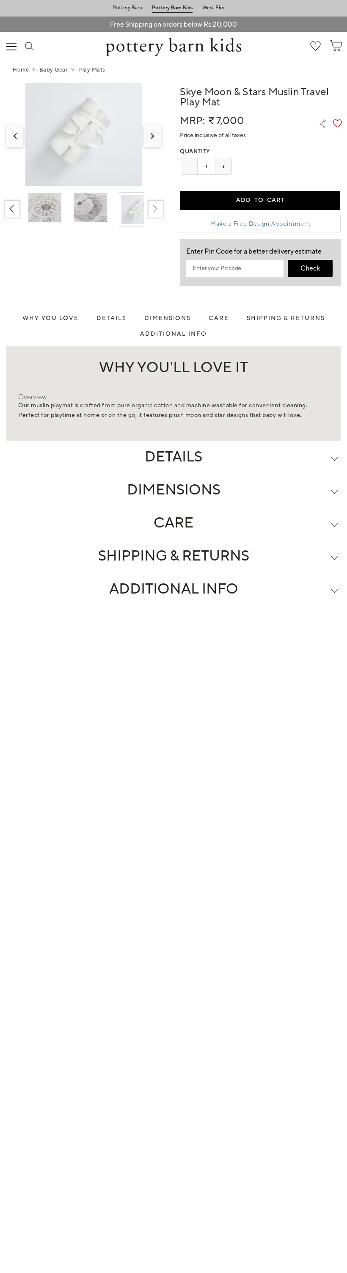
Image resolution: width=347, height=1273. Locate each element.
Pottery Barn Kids (172, 8)
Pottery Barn (127, 8)
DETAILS (111, 318)
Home (21, 69)
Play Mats (91, 69)
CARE (219, 318)
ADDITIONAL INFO (173, 334)
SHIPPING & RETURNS (286, 318)
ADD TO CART (260, 200)
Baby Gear (53, 69)
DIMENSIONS (167, 318)
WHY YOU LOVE (50, 318)
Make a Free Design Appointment (260, 223)
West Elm (213, 8)
